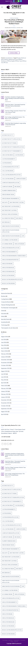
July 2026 (3, 339)
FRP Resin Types (18, 61)
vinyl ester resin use (8, 267)
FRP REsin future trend (13, 59)
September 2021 (5, 408)
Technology (4, 325)
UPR (23, 236)
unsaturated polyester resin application (10, 231)
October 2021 (5, 405)
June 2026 (3, 342)
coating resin (19, 155)
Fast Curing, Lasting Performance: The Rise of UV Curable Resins (15, 117)
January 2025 (4, 391)
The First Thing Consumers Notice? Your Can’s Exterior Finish (15, 111)
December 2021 (5, 400)
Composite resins (7, 186)
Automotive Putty (7, 135)
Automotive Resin (5, 293)
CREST (21, 27)
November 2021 (5, 403)
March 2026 (4, 351)
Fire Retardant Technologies (8, 307)
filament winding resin (9, 190)
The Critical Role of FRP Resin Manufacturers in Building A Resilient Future (14, 21)
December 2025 (5, 359)
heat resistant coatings (9, 210)
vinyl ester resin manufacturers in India (14, 255)
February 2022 (5, 394)
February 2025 (5, 388)
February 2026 (5, 354)
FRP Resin (6, 59)
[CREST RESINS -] (14, 7)
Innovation (4, 313)
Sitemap (16, 641)
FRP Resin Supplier (11, 61)
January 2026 (4, 356)
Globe (2, 310)
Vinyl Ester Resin (19, 243)
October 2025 (5, 365)
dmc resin (17, 186)
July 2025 (3, 374)
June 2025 (3, 377)
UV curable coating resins (10, 239)
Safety (2, 316)
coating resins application (10, 166)
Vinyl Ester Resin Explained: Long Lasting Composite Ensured (15, 123)
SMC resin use (6, 222)
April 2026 (4, 348)
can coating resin (7, 155)
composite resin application (10, 182)
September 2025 (5, 368)
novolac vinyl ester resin (9, 214)
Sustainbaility (4, 322)
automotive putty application (11, 139)
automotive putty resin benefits (11, 151)
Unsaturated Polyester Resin (10, 226)
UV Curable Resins (7, 243)
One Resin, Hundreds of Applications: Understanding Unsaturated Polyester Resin (14, 98)
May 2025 (3, 379)
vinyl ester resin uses (8, 271)
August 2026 (4, 336)
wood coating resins (8, 283)
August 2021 (4, 411)
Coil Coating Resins (8, 178)
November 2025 (5, 362)
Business (3, 296)
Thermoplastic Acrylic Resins (8, 328)
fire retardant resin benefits (10, 198)
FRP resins (6, 62)
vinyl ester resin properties (10, 259)
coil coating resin (7, 170)
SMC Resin (19, 218)
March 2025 (4, 385)
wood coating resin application (12, 279)
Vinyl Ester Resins (7, 263)
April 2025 (4, 382)
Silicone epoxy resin (8, 218)
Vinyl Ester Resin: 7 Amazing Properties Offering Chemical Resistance (15, 105)
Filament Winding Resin (7, 304)
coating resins (6, 162)
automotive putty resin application (13, 147)
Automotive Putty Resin (9, 143)
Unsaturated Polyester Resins (11, 236)
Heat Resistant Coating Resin (10, 206)
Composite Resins (14, 18)
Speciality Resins (5, 319)
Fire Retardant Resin (8, 194)
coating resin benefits (8, 158)
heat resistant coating (17, 202)
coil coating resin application (11, 174)
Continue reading (14, 52)
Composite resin (20, 178)
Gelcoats (5, 202)
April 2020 (4, 414)
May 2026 (3, 345)
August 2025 (4, 371)
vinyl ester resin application (10, 247)
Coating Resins (5, 299)
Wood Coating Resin (8, 275)
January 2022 (4, 397)
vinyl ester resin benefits (9, 251)
